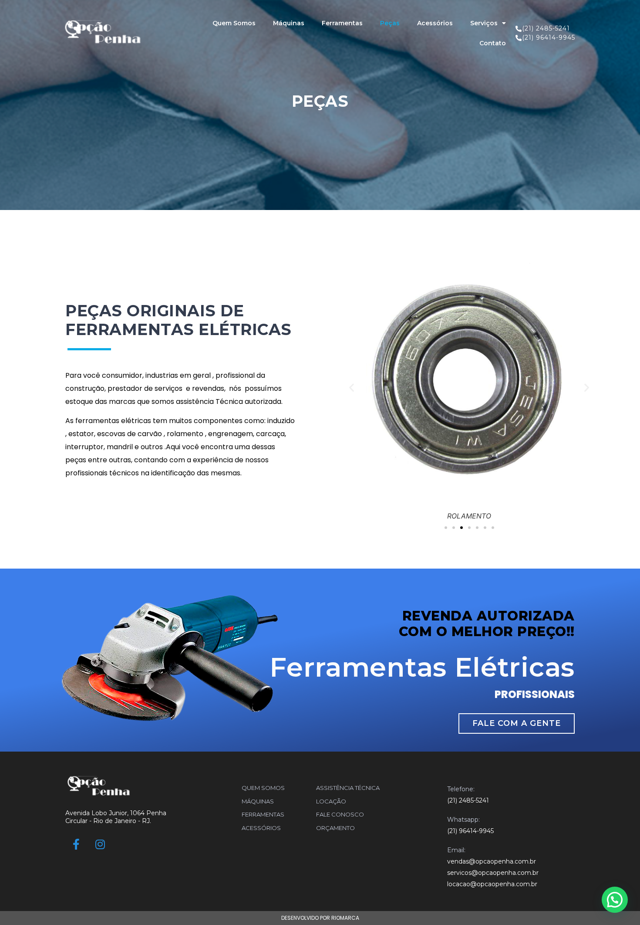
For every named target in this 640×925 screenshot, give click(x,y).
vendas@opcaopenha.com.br (491, 861)
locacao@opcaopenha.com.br (492, 884)
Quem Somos (234, 23)
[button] (446, 527)
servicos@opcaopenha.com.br (493, 873)
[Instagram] (100, 844)
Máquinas (288, 23)
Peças (390, 23)
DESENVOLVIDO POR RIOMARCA (320, 918)
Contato (492, 43)
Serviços (484, 23)
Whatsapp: (463, 819)
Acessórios (435, 23)
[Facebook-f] (76, 844)
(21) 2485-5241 (468, 800)
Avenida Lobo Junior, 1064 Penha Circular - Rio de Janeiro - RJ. (115, 817)
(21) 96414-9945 (470, 831)
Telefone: (461, 789)
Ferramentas (342, 23)
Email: (456, 850)
